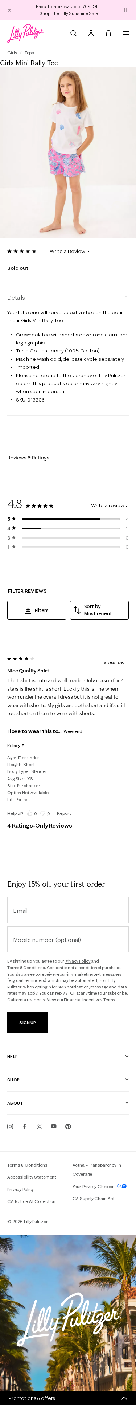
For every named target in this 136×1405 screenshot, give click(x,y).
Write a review (107, 505)
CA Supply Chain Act (94, 1198)
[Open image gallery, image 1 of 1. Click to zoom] (68, 152)
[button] (126, 10)
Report (64, 813)
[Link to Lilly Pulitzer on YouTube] (53, 1126)
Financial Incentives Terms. (90, 999)
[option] (68, 152)
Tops (29, 52)
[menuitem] (74, 33)
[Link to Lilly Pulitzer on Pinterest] (68, 1126)
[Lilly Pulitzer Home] (25, 33)
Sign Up (27, 1022)
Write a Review (68, 251)
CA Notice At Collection (31, 1201)
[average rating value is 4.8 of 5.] (24, 251)
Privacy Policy (77, 961)
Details (16, 297)
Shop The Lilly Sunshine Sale (69, 13)
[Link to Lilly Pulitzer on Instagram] (10, 1126)
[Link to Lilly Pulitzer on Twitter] (39, 1126)
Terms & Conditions (27, 1165)
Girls (12, 52)
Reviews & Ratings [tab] (28, 457)
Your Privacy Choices (94, 1186)
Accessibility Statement (31, 1177)
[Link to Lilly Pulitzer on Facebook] (24, 1126)
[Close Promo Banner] (9, 10)
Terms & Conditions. (26, 967)
